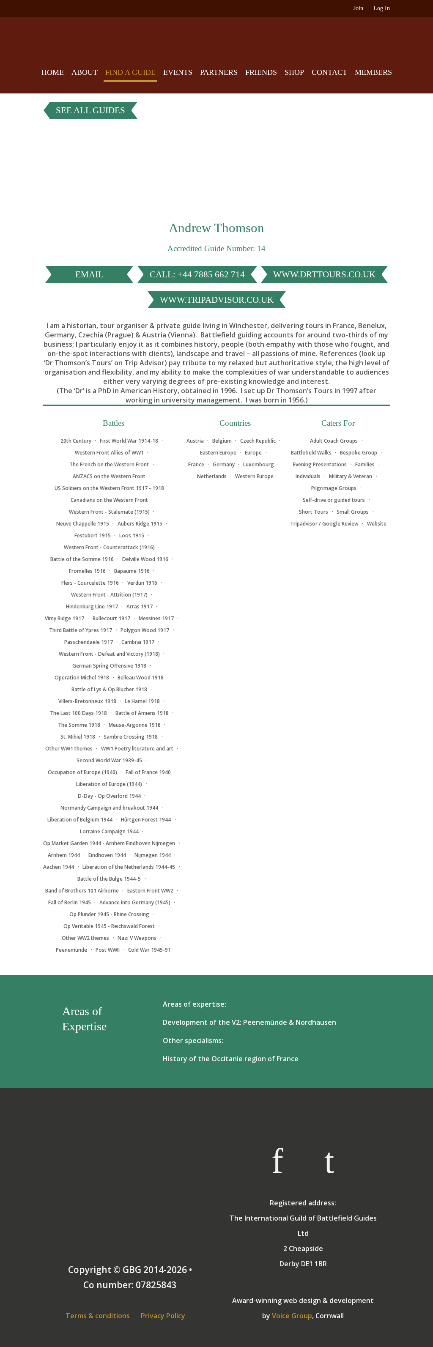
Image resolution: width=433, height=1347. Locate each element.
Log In (381, 8)
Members (373, 72)
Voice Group (292, 1315)
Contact (329, 72)
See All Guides (90, 110)
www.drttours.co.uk (324, 274)
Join (358, 8)
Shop (294, 72)
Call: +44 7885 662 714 (197, 274)
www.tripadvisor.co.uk (217, 300)
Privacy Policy (163, 1315)
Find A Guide (130, 72)
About (84, 72)
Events (177, 72)
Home (52, 72)
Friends (261, 72)
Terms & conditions (98, 1315)
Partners (219, 72)
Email (89, 274)
